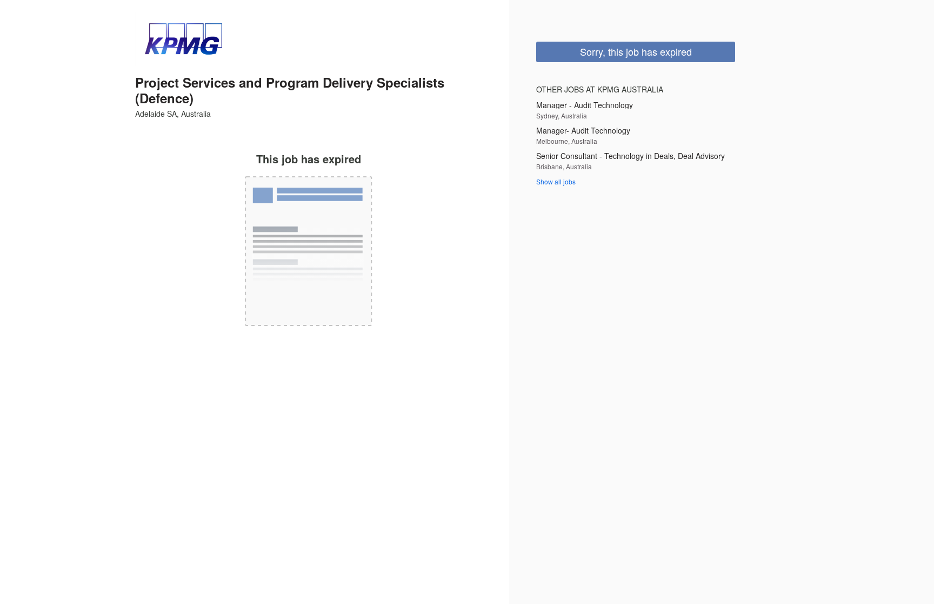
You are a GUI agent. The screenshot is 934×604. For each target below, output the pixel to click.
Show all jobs (556, 181)
